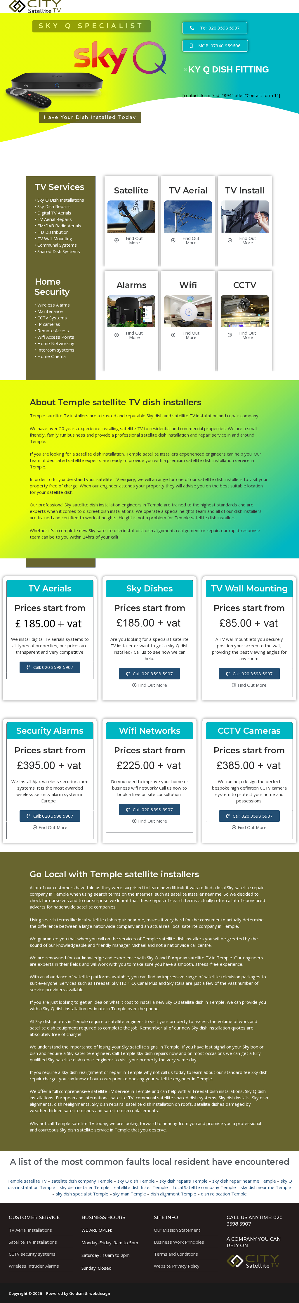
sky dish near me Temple (266, 1187)
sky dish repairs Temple (183, 1181)
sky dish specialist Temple (82, 1194)
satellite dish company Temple (82, 1181)
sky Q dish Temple (136, 1181)
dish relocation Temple (224, 1194)
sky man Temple (129, 1194)
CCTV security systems (32, 1254)
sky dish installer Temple (84, 1187)
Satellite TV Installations (33, 1242)
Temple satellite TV (27, 1181)
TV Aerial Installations (30, 1230)
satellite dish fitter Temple (141, 1187)
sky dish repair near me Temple (244, 1181)
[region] (89, 73)
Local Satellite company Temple (204, 1187)
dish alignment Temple (173, 1194)
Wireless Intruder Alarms (34, 1266)
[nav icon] (279, 6)
